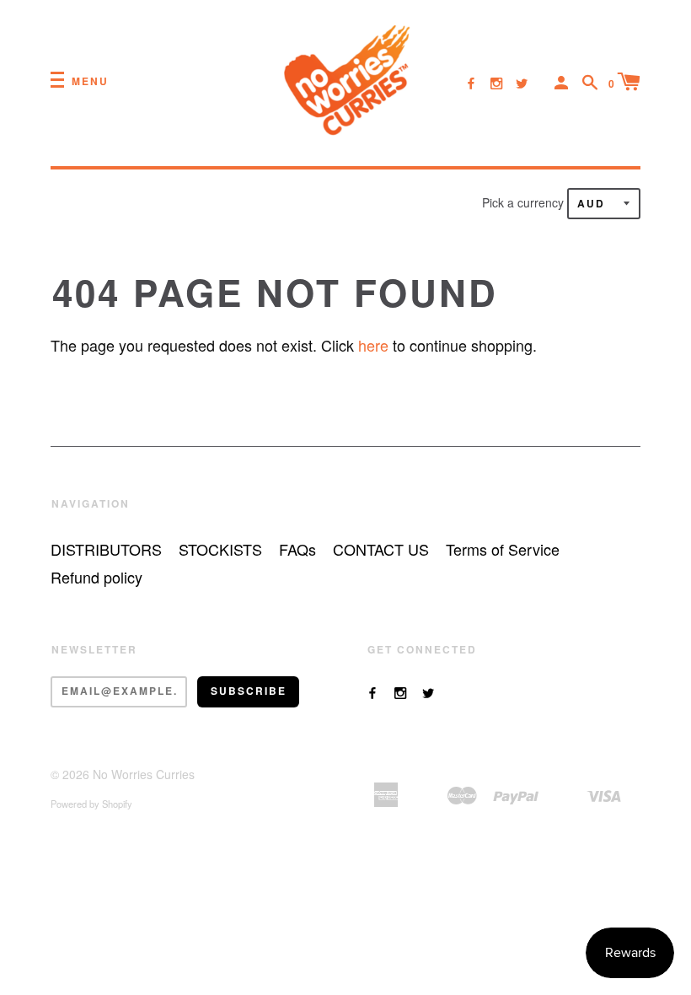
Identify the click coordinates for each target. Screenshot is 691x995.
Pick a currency (524, 202)
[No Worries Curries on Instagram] (496, 82)
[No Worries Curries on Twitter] (522, 82)
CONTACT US (381, 549)
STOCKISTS (220, 549)
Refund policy (96, 577)
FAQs (297, 549)
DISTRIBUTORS (106, 549)
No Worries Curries (144, 774)
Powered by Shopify (91, 803)
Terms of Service (503, 549)
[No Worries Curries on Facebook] (471, 82)
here (373, 345)
